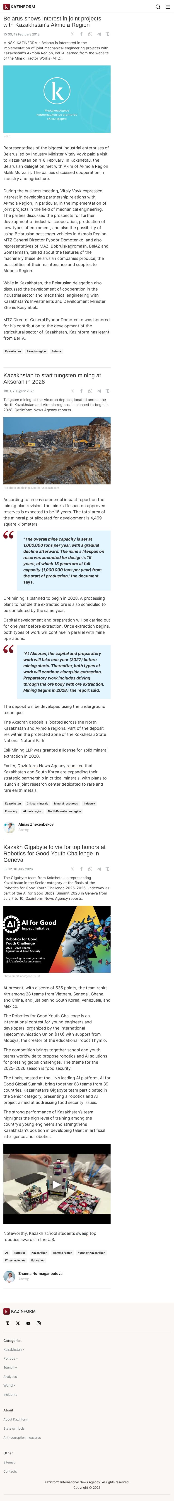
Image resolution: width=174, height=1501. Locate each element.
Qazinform (23, 410)
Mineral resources (66, 803)
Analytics (10, 1376)
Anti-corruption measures (22, 1437)
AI (6, 1252)
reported (75, 765)
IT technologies (15, 1260)
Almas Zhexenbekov (36, 824)
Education (37, 1260)
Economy (11, 811)
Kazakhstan (13, 351)
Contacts (10, 1471)
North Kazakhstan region (64, 811)
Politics (9, 1358)
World (8, 1385)
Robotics (20, 1252)
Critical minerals (37, 803)
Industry (89, 803)
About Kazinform (15, 1419)
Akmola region (36, 351)
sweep (82, 1233)
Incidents (10, 1394)
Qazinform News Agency (46, 898)
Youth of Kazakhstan (91, 1252)
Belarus (57, 351)
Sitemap (9, 1462)
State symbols (13, 1428)
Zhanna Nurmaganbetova (40, 1273)
